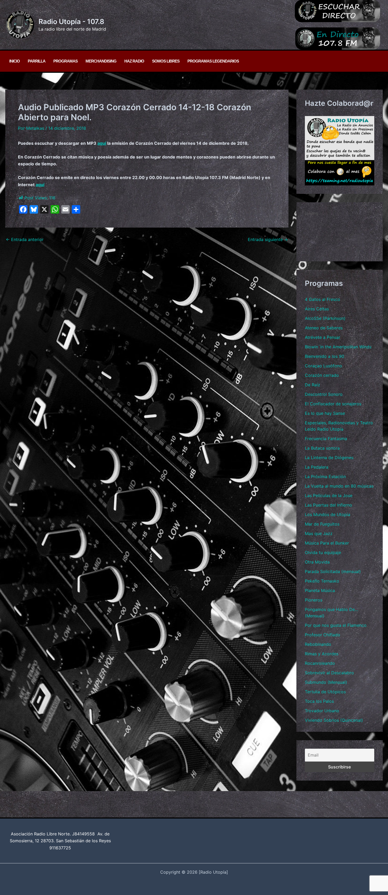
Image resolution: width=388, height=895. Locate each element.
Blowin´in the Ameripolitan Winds (338, 346)
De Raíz (312, 384)
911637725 (60, 847)
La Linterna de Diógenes (329, 457)
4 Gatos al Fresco (322, 299)
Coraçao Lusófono (323, 365)
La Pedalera (316, 467)
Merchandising (101, 61)
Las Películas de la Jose (328, 495)
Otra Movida (317, 562)
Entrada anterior (25, 239)
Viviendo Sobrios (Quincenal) (334, 720)
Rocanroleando (320, 663)
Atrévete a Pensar (322, 337)
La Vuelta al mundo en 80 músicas (339, 486)
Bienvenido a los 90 (324, 356)
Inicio (14, 61)
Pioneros (313, 600)
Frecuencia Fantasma (326, 438)
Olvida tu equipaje (323, 552)
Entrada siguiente (268, 239)
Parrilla (36, 61)
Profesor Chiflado (322, 634)
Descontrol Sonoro (324, 394)
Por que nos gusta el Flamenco (336, 625)
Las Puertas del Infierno (328, 505)
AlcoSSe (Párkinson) (325, 318)
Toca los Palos (319, 701)
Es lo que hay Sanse (325, 413)
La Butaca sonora (322, 448)
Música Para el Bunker (327, 543)
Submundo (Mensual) (326, 682)
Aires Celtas (317, 308)
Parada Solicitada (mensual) (333, 571)
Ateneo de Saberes (324, 327)
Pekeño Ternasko (322, 581)
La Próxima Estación (325, 476)
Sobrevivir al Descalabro (329, 672)
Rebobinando (318, 644)
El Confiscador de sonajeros (333, 403)
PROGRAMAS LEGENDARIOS (213, 61)
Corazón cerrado (322, 375)
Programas (65, 61)
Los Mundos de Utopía (327, 514)
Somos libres (165, 61)
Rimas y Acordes (321, 653)
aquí (101, 143)
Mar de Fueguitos (322, 524)
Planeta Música (320, 590)
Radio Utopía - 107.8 (71, 21)
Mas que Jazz (319, 533)
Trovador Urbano (322, 710)
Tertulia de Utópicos (325, 691)
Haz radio (134, 61)
